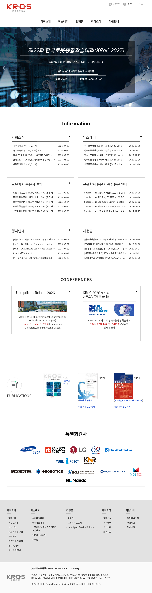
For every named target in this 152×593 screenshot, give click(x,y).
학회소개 (46, 21)
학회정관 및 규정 (15, 531)
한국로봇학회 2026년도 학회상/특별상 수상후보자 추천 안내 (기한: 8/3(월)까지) (47, 159)
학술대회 (63, 21)
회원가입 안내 (133, 517)
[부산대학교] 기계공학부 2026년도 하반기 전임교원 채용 (108, 243)
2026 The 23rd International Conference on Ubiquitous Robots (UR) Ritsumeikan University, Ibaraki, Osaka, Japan (42, 322)
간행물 (79, 21)
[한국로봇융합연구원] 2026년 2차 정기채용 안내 (105, 253)
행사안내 (107, 527)
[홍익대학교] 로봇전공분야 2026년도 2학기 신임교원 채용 (109, 248)
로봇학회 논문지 (75, 522)
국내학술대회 (38, 517)
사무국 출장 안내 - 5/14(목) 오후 (27, 150)
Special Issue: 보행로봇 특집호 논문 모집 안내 (104, 192)
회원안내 (114, 21)
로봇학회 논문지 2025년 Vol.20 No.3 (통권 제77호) (35, 206)
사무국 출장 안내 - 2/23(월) (25, 164)
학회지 (71, 517)
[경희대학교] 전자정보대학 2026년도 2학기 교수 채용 (107, 257)
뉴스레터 (107, 522)
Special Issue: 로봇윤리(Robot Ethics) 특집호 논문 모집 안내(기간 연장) (116, 211)
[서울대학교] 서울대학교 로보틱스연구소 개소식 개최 (36, 239)
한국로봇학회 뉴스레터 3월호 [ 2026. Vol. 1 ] (103, 150)
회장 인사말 (13, 522)
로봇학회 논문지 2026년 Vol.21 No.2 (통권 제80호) (35, 192)
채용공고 (107, 531)
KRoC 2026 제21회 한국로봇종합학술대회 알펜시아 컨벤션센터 (109, 324)
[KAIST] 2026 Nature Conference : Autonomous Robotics (41, 243)
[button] (4, 67)
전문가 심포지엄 (39, 534)
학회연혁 (12, 527)
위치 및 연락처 (14, 550)
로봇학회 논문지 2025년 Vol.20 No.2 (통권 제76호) (35, 211)
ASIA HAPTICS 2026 (22, 253)
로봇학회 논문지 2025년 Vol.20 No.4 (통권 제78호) (35, 201)
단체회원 (131, 527)
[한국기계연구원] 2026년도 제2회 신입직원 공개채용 (107, 239)
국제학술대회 (38, 522)
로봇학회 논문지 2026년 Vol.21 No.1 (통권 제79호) (35, 197)
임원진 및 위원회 (15, 541)
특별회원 (131, 522)
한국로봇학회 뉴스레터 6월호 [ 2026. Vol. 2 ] (103, 145)
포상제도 (12, 536)
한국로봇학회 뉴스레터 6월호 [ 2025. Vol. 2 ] (103, 164)
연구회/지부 (13, 545)
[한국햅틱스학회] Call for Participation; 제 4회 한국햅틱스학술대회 (43, 257)
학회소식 (96, 21)
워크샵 (35, 539)
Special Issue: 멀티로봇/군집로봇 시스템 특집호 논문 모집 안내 (111, 197)
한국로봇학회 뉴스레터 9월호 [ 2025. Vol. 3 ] (103, 159)
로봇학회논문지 (85, 400)
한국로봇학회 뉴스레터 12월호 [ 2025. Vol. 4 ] (104, 154)
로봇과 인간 (66, 382)
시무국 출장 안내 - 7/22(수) (25, 145)
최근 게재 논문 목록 (86, 406)
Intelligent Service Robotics (128, 400)
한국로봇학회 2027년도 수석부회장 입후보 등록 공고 (36, 154)
